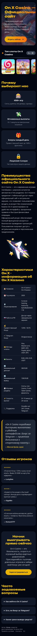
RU (24, 631)
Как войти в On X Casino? (17, 601)
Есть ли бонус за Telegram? (18, 610)
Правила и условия (8, 631)
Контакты (19, 631)
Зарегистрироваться (18, 572)
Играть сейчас (14, 39)
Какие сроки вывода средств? (19, 619)
